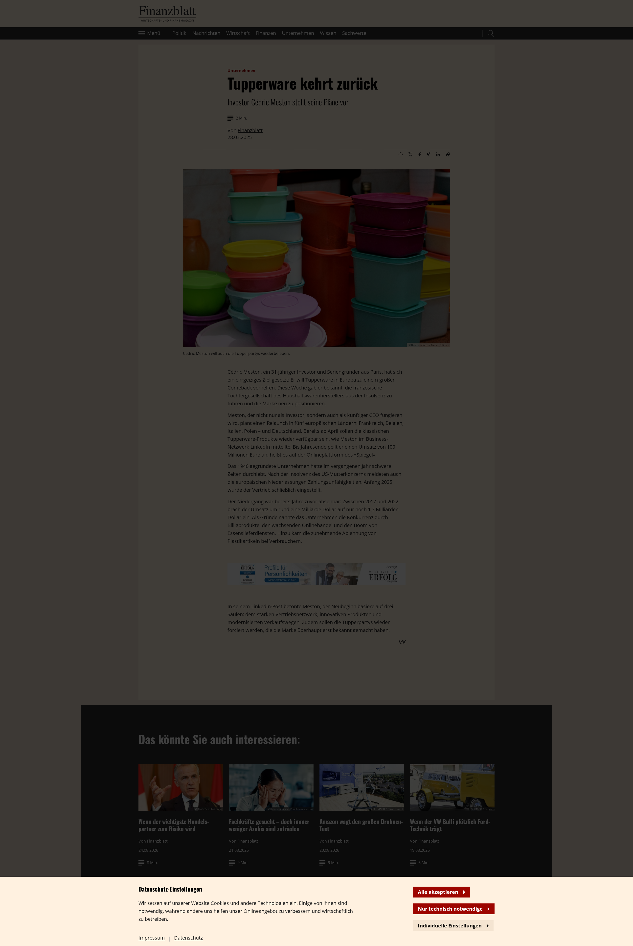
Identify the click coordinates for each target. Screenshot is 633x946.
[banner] (316, 473)
